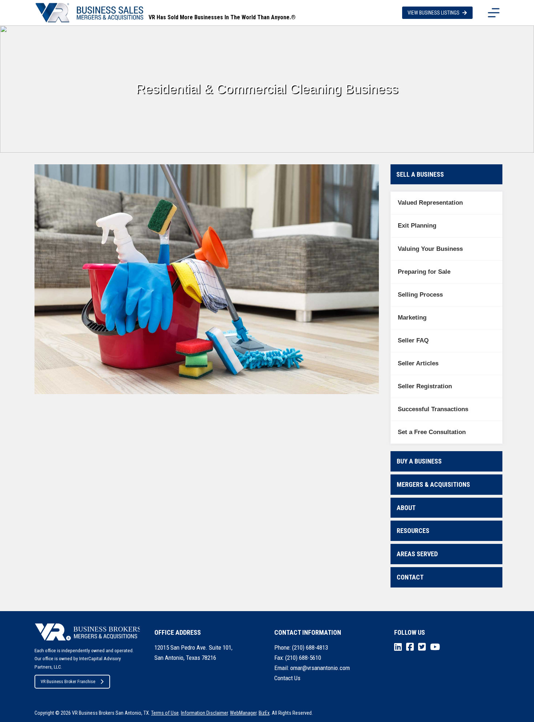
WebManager (243, 713)
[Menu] (493, 13)
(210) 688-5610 (303, 657)
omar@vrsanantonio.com (320, 667)
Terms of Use (165, 713)
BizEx (264, 713)
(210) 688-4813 (310, 647)
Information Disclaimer (204, 713)
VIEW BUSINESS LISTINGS (434, 13)
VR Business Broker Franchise (68, 681)
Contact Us (287, 678)
